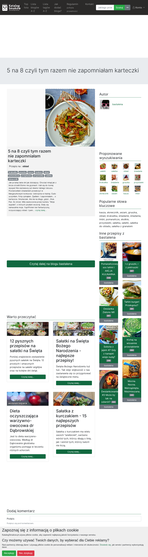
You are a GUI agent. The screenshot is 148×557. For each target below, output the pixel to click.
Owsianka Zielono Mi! (109, 312)
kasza (30, 172)
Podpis (10, 518)
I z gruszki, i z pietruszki (131, 267)
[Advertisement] (74, 37)
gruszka (22, 172)
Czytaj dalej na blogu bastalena (50, 264)
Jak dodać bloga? (58, 7)
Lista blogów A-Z (35, 7)
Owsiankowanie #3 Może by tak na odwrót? (109, 396)
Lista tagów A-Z (46, 7)
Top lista (26, 6)
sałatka (49, 176)
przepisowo (26, 176)
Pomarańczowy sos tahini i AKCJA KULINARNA (109, 270)
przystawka (38, 176)
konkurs (38, 172)
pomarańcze (14, 176)
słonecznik (13, 179)
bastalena (117, 104)
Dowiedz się (105, 545)
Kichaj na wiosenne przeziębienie (131, 344)
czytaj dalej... (41, 210)
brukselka (13, 172)
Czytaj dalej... (27, 377)
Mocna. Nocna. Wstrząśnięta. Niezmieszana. (132, 388)
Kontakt (89, 4)
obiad (46, 172)
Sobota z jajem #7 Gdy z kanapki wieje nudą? (108, 353)
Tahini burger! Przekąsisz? (131, 305)
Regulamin (72, 7)
